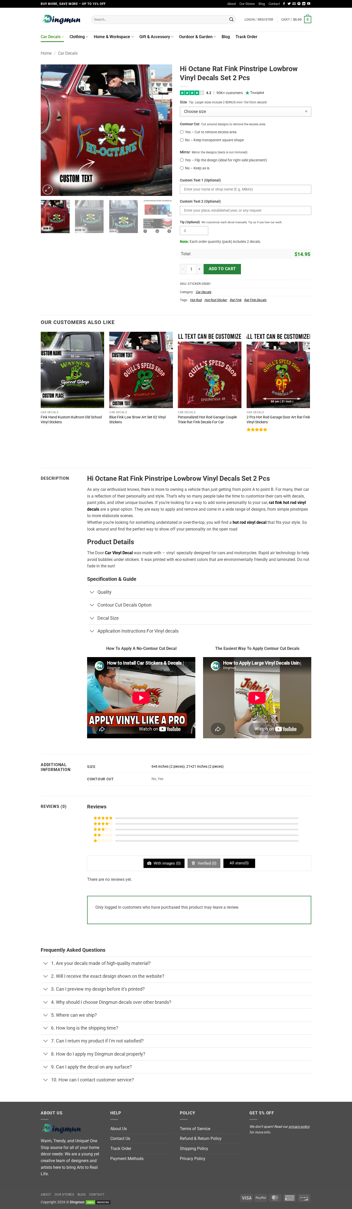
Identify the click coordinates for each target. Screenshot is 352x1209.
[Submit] (231, 19)
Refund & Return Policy (201, 1138)
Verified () (206, 863)
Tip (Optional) (190, 222)
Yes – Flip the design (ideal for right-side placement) (226, 160)
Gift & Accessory (154, 36)
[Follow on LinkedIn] (303, 4)
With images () (167, 863)
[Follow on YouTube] (308, 4)
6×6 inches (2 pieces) (168, 766)
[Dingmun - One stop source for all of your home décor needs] (62, 19)
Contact (274, 4)
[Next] (163, 130)
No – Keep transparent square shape (214, 140)
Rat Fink (235, 300)
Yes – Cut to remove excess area (211, 132)
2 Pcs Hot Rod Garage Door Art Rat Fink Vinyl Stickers (278, 419)
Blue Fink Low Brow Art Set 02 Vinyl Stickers (137, 419)
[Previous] (49, 130)
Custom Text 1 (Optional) (200, 180)
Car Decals (51, 36)
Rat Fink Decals (255, 300)
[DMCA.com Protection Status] (98, 1202)
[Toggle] (92, 592)
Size (183, 102)
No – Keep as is (197, 168)
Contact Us (120, 1138)
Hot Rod (196, 300)
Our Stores (247, 4)
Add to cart (222, 269)
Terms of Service (195, 1128)
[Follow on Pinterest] (298, 4)
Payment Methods (127, 1158)
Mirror (185, 152)
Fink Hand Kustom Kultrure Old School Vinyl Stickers (71, 419)
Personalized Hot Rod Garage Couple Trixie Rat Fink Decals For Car (207, 419)
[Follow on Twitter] (289, 4)
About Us (118, 1128)
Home (46, 53)
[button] (296, 19)
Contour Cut (189, 124)
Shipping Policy (194, 1148)
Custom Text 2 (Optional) (200, 201)
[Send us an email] (294, 4)
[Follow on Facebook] (284, 4)
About (231, 4)
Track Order (246, 36)
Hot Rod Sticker (215, 300)
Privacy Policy (192, 1158)
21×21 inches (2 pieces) (205, 766)
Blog (261, 4)
